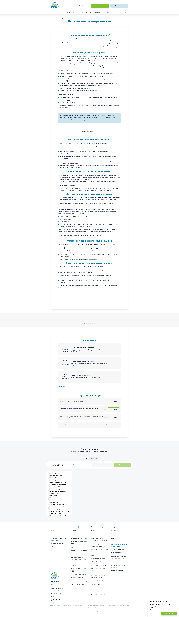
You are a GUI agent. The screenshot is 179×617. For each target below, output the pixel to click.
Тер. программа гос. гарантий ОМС (99, 565)
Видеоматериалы (114, 536)
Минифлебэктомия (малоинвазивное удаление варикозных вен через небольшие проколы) (79, 409)
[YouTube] (104, 594)
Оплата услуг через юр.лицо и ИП (79, 581)
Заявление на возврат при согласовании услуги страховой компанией (78, 559)
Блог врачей (113, 530)
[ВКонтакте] (91, 594)
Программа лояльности (56, 548)
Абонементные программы (57, 536)
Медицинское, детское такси (117, 549)
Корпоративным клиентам (57, 543)
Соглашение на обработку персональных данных (57, 589)
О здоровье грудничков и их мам (79, 574)
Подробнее (153, 610)
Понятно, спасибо (169, 613)
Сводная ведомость (95, 584)
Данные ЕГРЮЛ (94, 536)
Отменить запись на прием (77, 584)
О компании (73, 530)
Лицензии (93, 530)
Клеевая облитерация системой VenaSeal (71, 425)
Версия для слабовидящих (117, 570)
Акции (52, 530)
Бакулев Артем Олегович (81, 375)
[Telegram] (94, 594)
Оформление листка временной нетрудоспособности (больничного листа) (79, 570)
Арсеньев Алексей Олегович (82, 348)
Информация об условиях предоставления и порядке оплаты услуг (99, 540)
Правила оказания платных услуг (99, 558)
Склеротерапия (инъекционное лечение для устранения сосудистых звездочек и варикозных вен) (81, 417)
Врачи (68, 12)
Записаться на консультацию (89, 131)
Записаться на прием (100, 5)
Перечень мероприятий (96, 572)
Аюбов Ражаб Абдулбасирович (83, 361)
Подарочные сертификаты (57, 546)
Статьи (112, 533)
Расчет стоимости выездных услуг (79, 538)
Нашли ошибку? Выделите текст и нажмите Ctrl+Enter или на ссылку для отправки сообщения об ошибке (89, 611)
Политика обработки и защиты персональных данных (56, 595)
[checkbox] (49, 473)
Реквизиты (93, 533)
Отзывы (72, 536)
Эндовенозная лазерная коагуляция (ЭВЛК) (71, 401)
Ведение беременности (56, 533)
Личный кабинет (119, 5)
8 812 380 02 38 (81, 5)
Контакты (107, 12)
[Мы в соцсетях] (96, 594)
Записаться (114, 401)
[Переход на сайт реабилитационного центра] (127, 553)
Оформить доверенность (77, 555)
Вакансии (73, 533)
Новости (112, 538)
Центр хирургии (86, 12)
